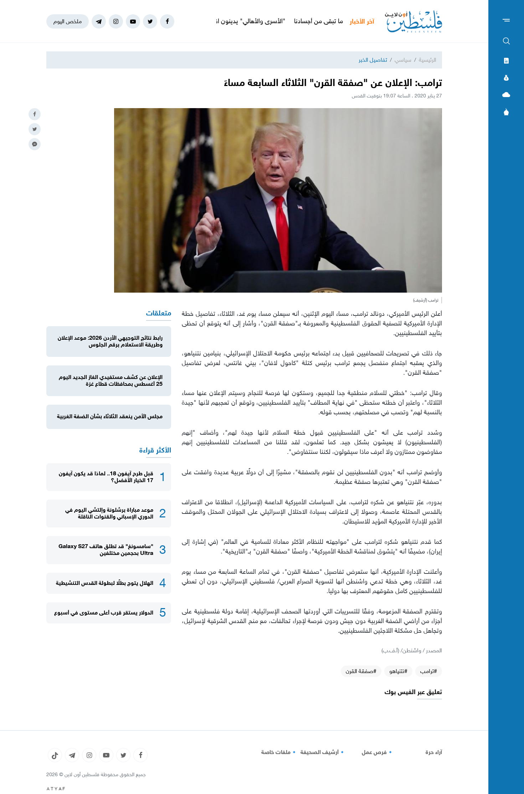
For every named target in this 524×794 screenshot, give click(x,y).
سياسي (403, 60)
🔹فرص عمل (378, 752)
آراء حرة (434, 752)
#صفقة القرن (361, 671)
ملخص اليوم (67, 21)
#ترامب (428, 671)
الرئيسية (427, 60)
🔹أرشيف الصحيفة (323, 752)
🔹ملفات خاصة (279, 752)
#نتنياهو (398, 671)
